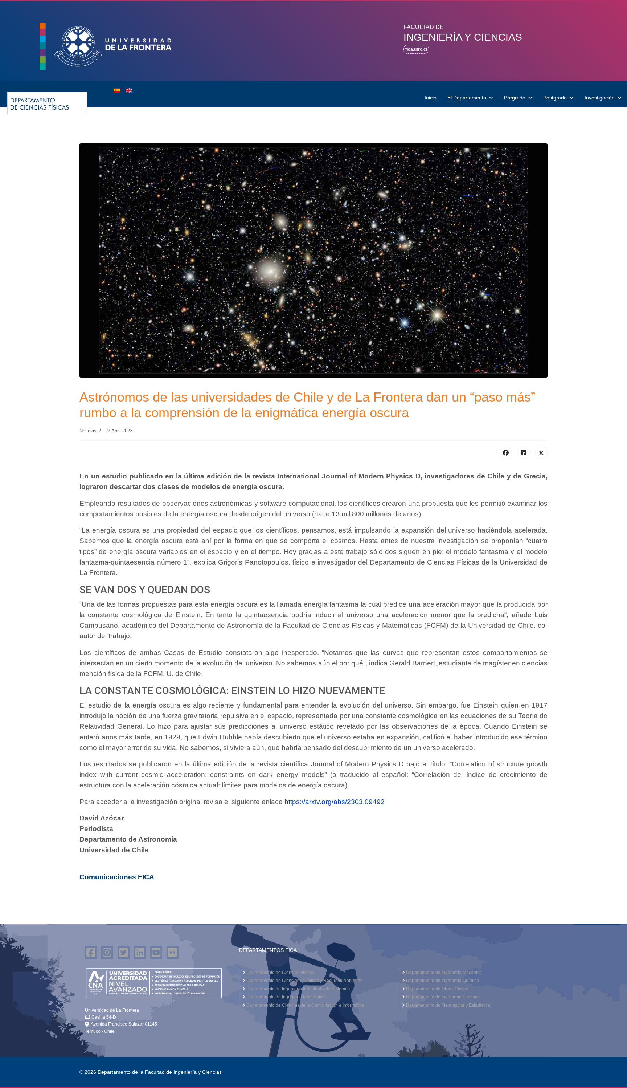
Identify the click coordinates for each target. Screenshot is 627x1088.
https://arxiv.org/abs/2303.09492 (334, 802)
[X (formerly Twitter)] (541, 453)
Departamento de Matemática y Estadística (447, 1005)
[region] (313, 41)
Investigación (600, 98)
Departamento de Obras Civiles (436, 988)
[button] (113, 46)
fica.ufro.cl (416, 49)
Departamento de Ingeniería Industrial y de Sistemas (297, 988)
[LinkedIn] (523, 453)
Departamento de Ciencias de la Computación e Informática (304, 1005)
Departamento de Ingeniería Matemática (285, 996)
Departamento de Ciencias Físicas (279, 972)
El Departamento (466, 98)
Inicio (431, 98)
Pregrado (514, 98)
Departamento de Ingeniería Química (442, 980)
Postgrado (555, 98)
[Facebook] (506, 453)
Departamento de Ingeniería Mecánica (443, 972)
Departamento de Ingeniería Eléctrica (442, 996)
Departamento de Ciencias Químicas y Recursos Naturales (303, 980)
